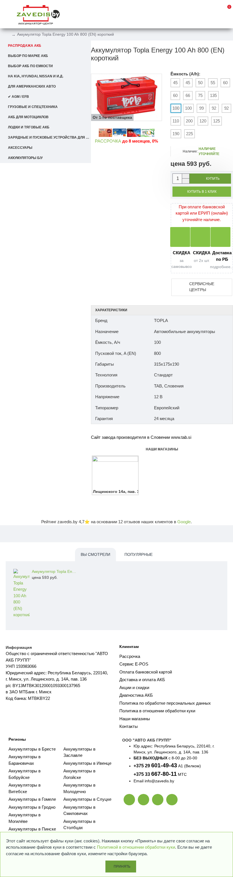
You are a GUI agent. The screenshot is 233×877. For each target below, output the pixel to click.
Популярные (138, 554)
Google (184, 521)
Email (138, 781)
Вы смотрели (95, 554)
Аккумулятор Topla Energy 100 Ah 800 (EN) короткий (55, 571)
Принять (122, 866)
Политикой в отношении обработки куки (136, 847)
